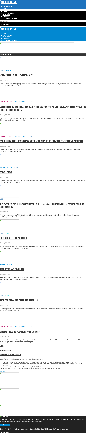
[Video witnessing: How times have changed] (9, 325)
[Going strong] (9, 166)
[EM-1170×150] (37, 51)
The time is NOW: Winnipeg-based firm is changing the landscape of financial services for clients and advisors (36, 363)
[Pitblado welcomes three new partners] (9, 294)
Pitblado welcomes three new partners (19, 300)
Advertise (6, 10)
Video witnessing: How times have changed (20, 331)
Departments (6, 102)
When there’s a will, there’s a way (16, 75)
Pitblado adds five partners (13, 238)
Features (6, 15)
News (7, 233)
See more (3, 371)
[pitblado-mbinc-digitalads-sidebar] (9, 403)
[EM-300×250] (9, 387)
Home (5, 11)
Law (1, 71)
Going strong (6, 172)
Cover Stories (8, 13)
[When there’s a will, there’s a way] (9, 69)
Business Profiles (10, 18)
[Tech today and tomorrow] (9, 263)
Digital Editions (7, 6)
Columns (6, 16)
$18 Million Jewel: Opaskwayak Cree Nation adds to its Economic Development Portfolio (41, 141)
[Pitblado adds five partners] (9, 231)
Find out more (5, 425)
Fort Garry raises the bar (10, 367)
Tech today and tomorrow (12, 269)
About (4, 8)
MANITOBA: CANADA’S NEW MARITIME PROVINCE (19, 368)
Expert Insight (20, 102)
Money (8, 71)
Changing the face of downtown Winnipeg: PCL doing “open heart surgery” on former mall (30, 362)
